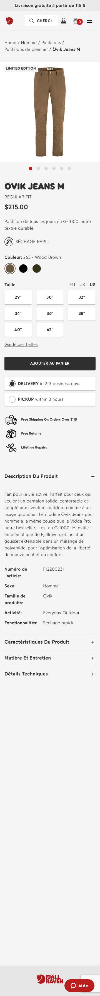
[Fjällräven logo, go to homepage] (17, 21)
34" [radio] (18, 313)
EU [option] (72, 284)
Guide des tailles (21, 344)
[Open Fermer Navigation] (89, 21)
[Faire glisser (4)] (61, 168)
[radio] (10, 269)
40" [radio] (18, 329)
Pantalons (51, 42)
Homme (29, 42)
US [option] (93, 284)
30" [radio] (49, 297)
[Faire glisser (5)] (69, 168)
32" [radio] (82, 297)
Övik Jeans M (66, 49)
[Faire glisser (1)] (38, 168)
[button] (76, 21)
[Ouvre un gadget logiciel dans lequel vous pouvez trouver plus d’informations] (79, 986)
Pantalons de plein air (26, 49)
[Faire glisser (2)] (46, 168)
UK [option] (82, 284)
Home (10, 42)
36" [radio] (50, 313)
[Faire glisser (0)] (30, 168)
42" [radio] (50, 329)
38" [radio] (82, 313)
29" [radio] (18, 297)
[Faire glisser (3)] (54, 168)
